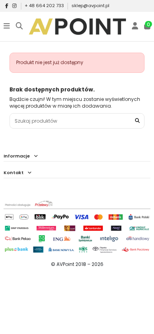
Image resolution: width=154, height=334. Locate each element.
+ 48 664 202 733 (45, 5)
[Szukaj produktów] (137, 121)
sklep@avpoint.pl (90, 5)
